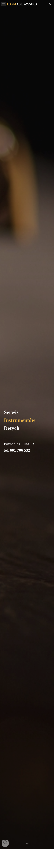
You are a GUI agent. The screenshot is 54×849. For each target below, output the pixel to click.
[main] (27, 424)
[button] (3, 4)
